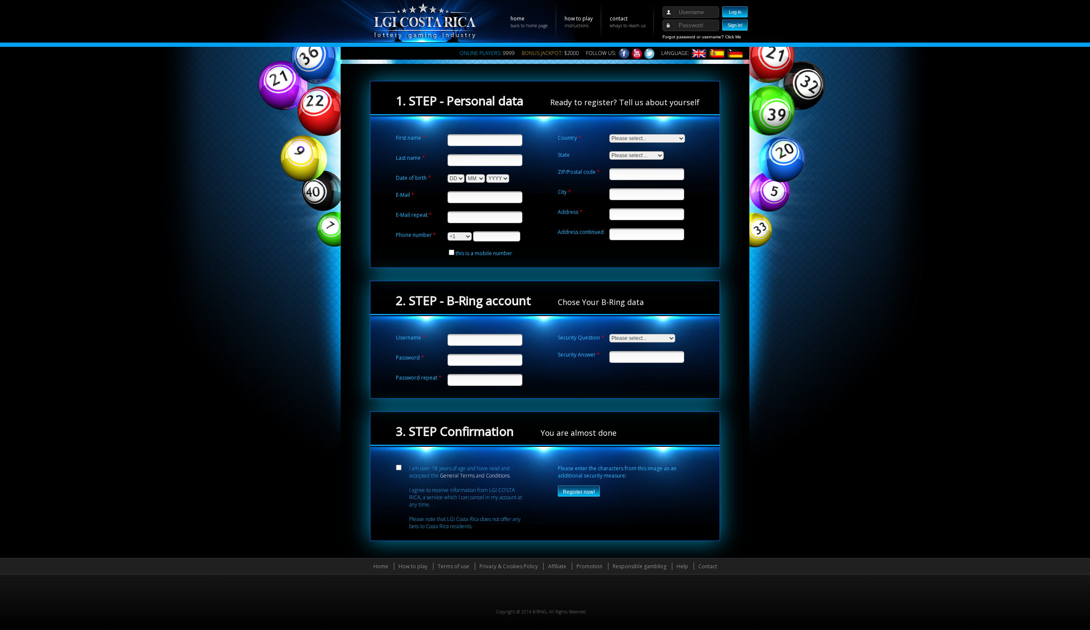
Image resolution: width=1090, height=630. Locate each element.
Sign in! (735, 25)
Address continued (581, 232)
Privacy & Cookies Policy (508, 566)
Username (408, 337)
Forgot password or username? (693, 37)
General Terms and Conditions (475, 475)
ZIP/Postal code (577, 171)
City (562, 192)
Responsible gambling (639, 566)
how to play (579, 22)
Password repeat (416, 377)
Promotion (589, 566)
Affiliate (557, 566)
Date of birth (411, 177)
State (564, 154)
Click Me (733, 37)
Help (682, 566)
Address (568, 212)
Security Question (579, 337)
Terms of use (453, 566)
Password (408, 357)
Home (380, 566)
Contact (707, 566)
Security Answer (577, 354)
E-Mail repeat (411, 215)
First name (408, 137)
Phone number (414, 235)
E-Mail (403, 194)
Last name (408, 157)
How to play (413, 566)
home (529, 22)
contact (627, 22)
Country (567, 137)
